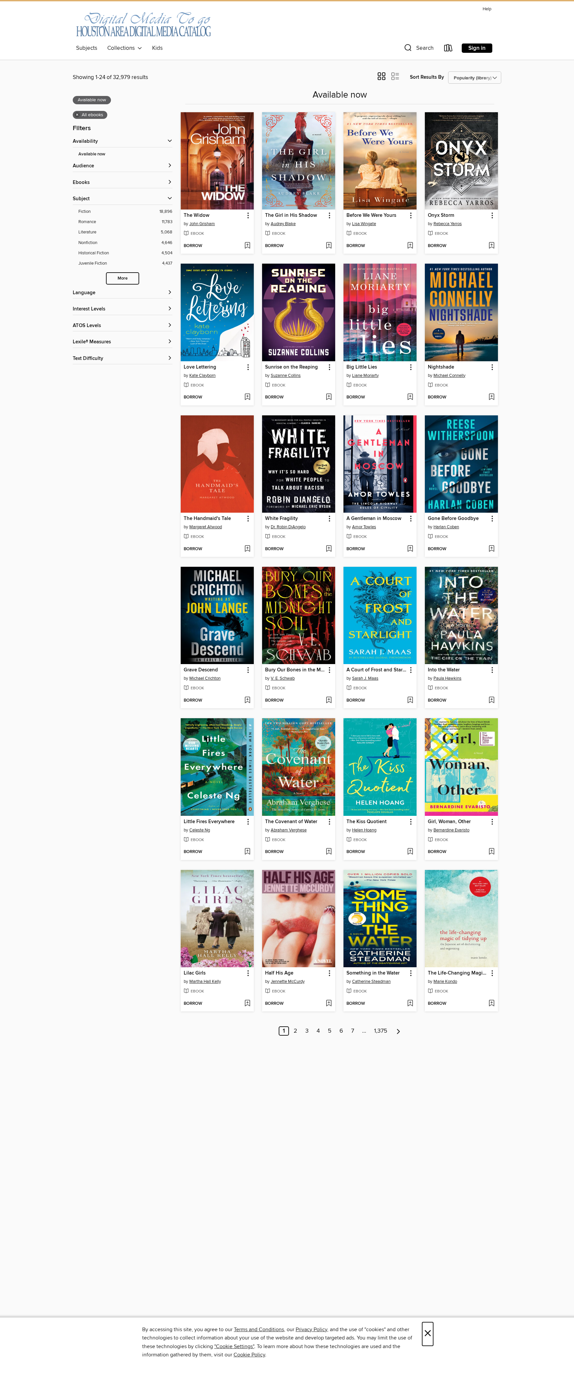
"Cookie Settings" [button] (234, 1346)
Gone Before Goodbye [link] (453, 519)
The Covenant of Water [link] (291, 822)
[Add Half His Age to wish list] (329, 1003)
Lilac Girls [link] (195, 973)
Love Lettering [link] (200, 367)
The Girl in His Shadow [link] (291, 215)
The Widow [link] (196, 215)
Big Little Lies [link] (361, 367)
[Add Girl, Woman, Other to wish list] (491, 852)
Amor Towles (364, 527)
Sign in (477, 48)
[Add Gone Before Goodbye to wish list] (491, 549)
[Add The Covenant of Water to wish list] (329, 852)
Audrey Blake (283, 223)
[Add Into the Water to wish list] (491, 700)
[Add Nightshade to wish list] (491, 397)
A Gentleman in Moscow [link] (373, 519)
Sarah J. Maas (365, 678)
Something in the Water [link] (373, 973)
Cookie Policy (249, 1354)
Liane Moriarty (365, 375)
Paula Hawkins (447, 678)
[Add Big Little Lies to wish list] (410, 397)
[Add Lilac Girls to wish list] (247, 1003)
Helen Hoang (364, 830)
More (123, 278)
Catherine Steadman (371, 981)
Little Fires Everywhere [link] (209, 822)
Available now (91, 154)
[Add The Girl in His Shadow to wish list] (329, 246)
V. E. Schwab (283, 678)
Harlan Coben (446, 527)
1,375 (380, 1031)
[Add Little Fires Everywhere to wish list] (247, 852)
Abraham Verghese (289, 830)
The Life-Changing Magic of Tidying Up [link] (458, 973)
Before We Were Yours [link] (371, 215)
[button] (418, 49)
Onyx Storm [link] (441, 215)
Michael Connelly (449, 375)
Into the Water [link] (444, 670)
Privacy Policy (311, 1329)
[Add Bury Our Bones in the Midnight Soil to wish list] (329, 700)
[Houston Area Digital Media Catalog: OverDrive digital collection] (143, 23)
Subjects (86, 48)
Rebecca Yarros (447, 223)
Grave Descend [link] (201, 670)
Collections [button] (122, 48)
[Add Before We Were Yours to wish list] (410, 246)
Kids (157, 48)
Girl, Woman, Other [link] (449, 822)
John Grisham (202, 223)
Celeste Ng (199, 830)
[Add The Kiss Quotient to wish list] (410, 852)
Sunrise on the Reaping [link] (291, 367)
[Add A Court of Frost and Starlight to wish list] (410, 700)
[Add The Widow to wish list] (247, 246)
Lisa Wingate (364, 223)
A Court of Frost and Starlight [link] (376, 670)
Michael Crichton (205, 678)
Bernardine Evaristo (451, 830)
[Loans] (448, 49)
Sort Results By (427, 77)
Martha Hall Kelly (205, 981)
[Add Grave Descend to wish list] (247, 700)
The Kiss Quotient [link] (366, 822)
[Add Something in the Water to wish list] (410, 1003)
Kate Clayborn (202, 375)
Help (487, 9)
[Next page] (398, 1031)
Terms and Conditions (259, 1329)
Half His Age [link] (279, 973)
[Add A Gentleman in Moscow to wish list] (410, 549)
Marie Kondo (445, 981)
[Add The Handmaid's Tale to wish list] (247, 549)
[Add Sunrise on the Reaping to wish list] (329, 397)
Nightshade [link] (441, 367)
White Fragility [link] (281, 519)
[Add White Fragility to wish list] (329, 549)
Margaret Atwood (205, 527)
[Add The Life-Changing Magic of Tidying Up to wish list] (491, 1003)
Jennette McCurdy (288, 981)
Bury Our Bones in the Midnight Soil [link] (295, 670)
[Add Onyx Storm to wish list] (491, 246)
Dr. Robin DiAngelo (288, 527)
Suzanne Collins (286, 375)
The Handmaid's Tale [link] (207, 519)
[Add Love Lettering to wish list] (247, 397)
